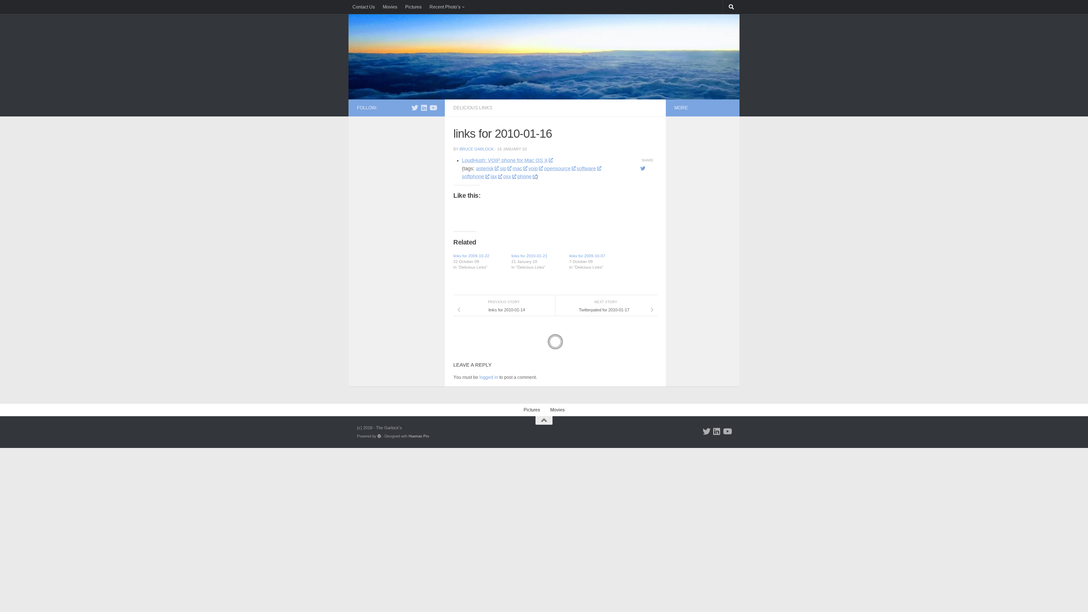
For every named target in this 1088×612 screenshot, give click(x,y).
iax (493, 176)
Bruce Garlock (477, 149)
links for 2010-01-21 (529, 256)
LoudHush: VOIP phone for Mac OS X (505, 160)
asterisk (485, 168)
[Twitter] (414, 107)
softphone (473, 176)
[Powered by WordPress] (379, 436)
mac (517, 168)
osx (507, 176)
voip (533, 168)
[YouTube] (433, 107)
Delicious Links (472, 107)
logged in (488, 377)
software (586, 168)
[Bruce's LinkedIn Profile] (423, 107)
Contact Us (363, 7)
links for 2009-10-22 (471, 256)
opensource (557, 168)
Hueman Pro (419, 436)
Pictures (413, 7)
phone (524, 176)
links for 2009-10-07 (587, 256)
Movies (390, 7)
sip (503, 168)
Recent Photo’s (445, 7)
